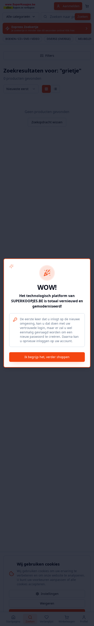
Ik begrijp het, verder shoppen (47, 357)
